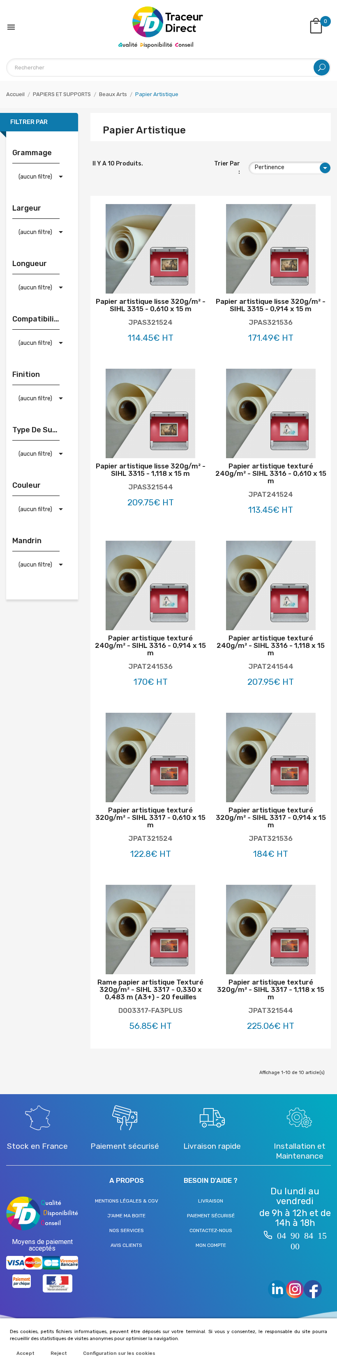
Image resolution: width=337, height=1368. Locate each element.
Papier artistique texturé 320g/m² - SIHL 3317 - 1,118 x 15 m (270, 989)
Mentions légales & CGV (126, 1201)
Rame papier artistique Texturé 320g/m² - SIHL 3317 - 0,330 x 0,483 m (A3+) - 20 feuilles (150, 989)
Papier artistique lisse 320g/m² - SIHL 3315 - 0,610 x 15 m (150, 305)
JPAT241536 (150, 666)
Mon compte (211, 1245)
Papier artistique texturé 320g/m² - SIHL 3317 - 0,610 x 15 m (150, 817)
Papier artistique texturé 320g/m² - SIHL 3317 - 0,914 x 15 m (271, 817)
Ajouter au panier (133, 281)
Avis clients (126, 1245)
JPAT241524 (270, 494)
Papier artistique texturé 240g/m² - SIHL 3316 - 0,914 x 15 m (150, 645)
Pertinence (292, 168)
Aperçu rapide (167, 281)
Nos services (126, 1230)
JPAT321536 (271, 838)
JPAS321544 (150, 487)
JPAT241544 (270, 666)
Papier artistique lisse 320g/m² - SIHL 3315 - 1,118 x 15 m (150, 469)
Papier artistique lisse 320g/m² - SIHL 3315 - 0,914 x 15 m (270, 305)
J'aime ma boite (126, 1216)
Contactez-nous (210, 1230)
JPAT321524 (150, 838)
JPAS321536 (271, 322)
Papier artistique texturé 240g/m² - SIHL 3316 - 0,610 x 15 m (270, 473)
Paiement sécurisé (211, 1216)
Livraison (210, 1201)
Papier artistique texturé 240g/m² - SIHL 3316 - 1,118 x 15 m (271, 645)
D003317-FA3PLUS (150, 1010)
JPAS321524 (150, 322)
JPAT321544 (270, 1010)
